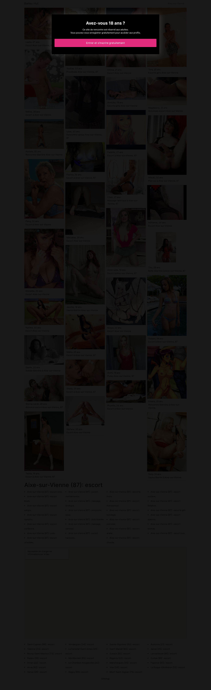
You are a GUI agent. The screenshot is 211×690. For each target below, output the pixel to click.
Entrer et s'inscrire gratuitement (105, 42)
